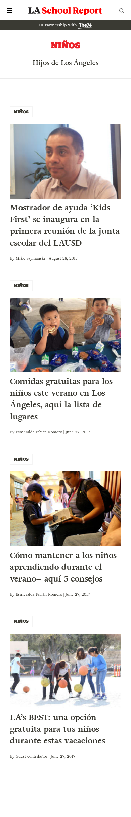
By (13, 258)
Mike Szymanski (30, 258)
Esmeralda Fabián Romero (39, 432)
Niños (21, 111)
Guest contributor (31, 756)
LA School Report (65, 10)
